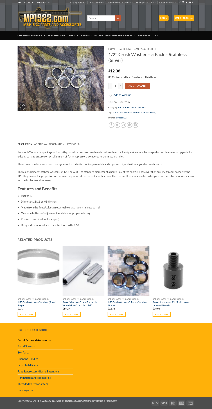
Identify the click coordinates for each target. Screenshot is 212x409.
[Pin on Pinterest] (129, 125)
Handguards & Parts (146, 2)
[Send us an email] (190, 2)
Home (111, 49)
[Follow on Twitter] (186, 2)
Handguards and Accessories (34, 377)
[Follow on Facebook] (180, 2)
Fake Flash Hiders (28, 365)
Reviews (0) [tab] (72, 144)
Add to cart (138, 85)
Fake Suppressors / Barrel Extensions (38, 371)
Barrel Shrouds (97, 2)
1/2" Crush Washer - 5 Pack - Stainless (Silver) (134, 112)
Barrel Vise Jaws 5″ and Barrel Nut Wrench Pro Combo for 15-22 (80, 304)
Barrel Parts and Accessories (137, 49)
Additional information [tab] (49, 144)
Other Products (166, 2)
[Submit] (118, 18)
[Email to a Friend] (123, 125)
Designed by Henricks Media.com (100, 400)
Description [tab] (25, 144)
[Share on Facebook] (111, 125)
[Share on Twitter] (117, 125)
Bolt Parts (23, 352)
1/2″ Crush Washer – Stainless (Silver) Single (37, 304)
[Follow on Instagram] (183, 2)
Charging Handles (77, 2)
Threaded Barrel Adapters (120, 2)
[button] (164, 18)
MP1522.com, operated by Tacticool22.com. (60, 400)
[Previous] (17, 284)
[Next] (194, 284)
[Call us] (193, 2)
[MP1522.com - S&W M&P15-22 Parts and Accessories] (50, 18)
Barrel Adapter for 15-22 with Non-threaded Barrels (171, 304)
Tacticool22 (120, 117)
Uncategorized (26, 390)
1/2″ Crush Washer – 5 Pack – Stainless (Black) (127, 304)
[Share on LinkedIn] (135, 125)
